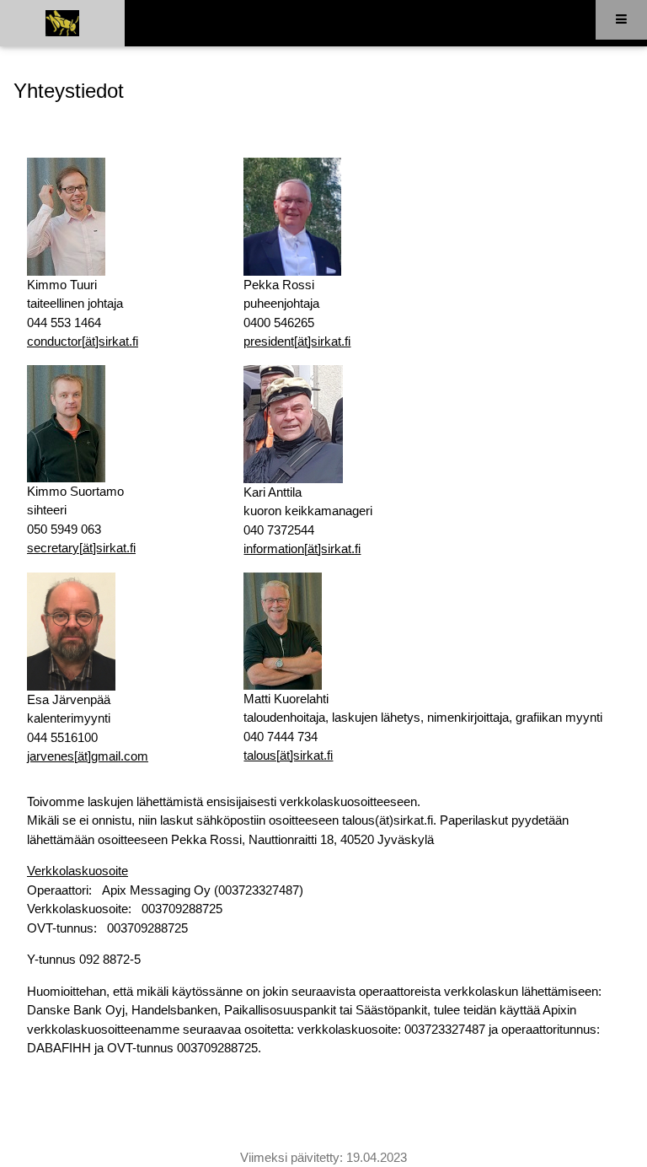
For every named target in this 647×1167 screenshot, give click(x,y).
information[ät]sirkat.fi (302, 548)
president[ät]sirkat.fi (296, 341)
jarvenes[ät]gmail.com (87, 756)
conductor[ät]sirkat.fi (82, 341)
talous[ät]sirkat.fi (288, 755)
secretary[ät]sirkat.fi (81, 547)
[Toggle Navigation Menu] (621, 20)
